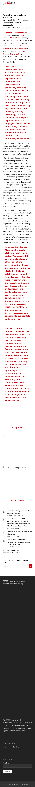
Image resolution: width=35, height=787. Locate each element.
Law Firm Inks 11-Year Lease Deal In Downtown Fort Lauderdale (15, 22)
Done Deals (16, 28)
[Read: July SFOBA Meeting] (4, 550)
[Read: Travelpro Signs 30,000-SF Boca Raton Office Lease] (4, 532)
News (22, 28)
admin (29, 28)
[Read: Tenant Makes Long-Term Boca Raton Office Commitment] (4, 511)
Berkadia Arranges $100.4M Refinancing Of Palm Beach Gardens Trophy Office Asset (18, 542)
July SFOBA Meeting (13, 550)
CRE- (26, 784)
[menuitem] (27, 3)
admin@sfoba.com (15, 747)
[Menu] (31, 4)
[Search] (27, 3)
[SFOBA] (14, 3)
